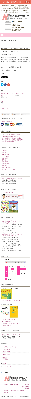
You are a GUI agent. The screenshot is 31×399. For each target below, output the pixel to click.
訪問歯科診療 (5, 163)
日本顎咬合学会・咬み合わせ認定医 (11, 138)
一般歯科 (4, 150)
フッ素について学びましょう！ (10, 200)
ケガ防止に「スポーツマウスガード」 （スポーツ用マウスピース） (12, 235)
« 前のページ (4, 108)
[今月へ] (21, 260)
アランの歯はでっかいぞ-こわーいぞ (12, 300)
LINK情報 (5, 360)
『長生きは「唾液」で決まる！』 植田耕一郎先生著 (11, 324)
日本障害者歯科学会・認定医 (10, 136)
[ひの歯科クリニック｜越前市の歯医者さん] (15, 19)
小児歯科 (4, 152)
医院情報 (4, 358)
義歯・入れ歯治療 (7, 167)
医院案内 (4, 363)
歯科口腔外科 (5, 154)
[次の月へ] (24, 260)
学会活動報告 (6, 354)
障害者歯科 (5, 162)
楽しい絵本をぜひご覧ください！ (11, 334)
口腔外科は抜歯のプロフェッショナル (12, 178)
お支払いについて (7, 121)
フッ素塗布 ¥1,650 (7, 192)
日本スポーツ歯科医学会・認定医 (11, 134)
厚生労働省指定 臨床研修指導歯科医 (12, 140)
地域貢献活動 (6, 351)
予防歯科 (4, 160)
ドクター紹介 (6, 349)
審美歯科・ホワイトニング (9, 169)
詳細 (27, 2)
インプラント (4, 101)
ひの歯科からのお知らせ (9, 347)
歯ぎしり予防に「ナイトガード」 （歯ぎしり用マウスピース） (11, 222)
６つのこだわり (6, 366)
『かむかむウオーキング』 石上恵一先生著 (9, 320)
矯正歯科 (4, 165)
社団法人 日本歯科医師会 (9, 141)
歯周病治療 (5, 158)
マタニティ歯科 (20, 93)
